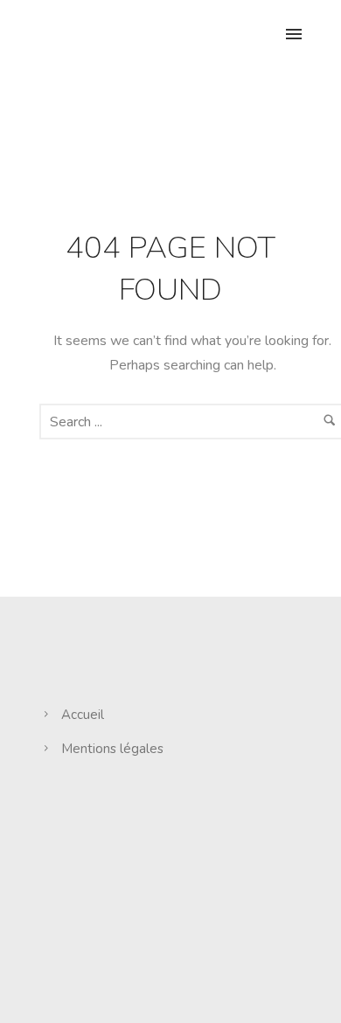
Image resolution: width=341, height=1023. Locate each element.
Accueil (82, 714)
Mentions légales (112, 748)
